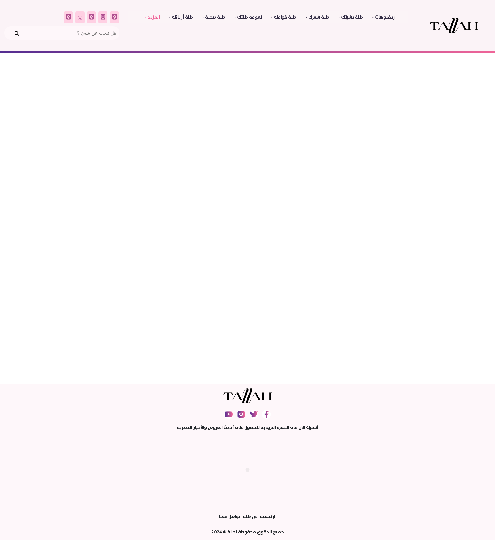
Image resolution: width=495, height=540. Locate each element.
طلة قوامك (285, 17)
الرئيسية (268, 516)
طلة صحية (215, 17)
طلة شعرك (318, 17)
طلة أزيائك (182, 17)
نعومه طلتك (249, 17)
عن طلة (250, 516)
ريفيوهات (385, 17)
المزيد (154, 17)
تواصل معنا (230, 516)
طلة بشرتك (352, 17)
